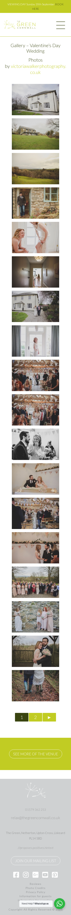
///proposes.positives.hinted (35, 847)
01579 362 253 (35, 809)
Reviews (35, 883)
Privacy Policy (35, 892)
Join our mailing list (35, 860)
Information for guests (35, 896)
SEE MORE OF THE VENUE (35, 754)
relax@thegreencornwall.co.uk (35, 817)
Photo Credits (35, 888)
